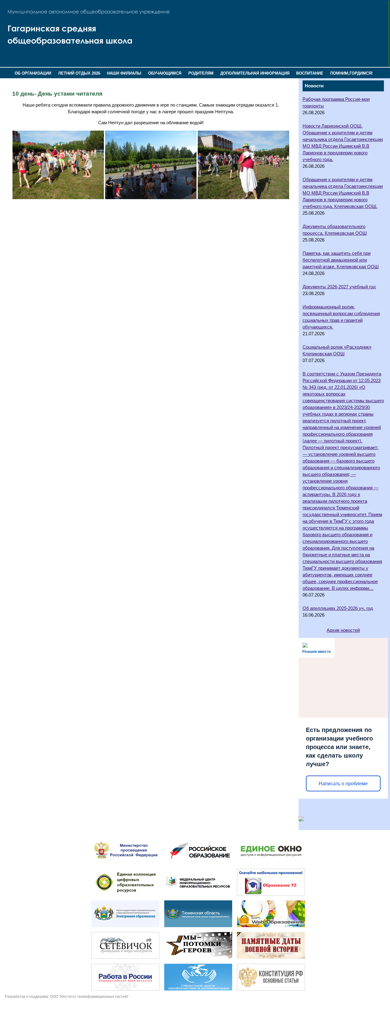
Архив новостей (343, 630)
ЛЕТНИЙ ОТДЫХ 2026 (79, 73)
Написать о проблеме (343, 783)
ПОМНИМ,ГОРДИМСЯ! (351, 73)
